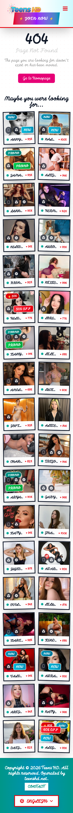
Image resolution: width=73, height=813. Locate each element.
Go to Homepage (36, 78)
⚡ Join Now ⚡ (36, 18)
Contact (36, 786)
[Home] (25, 8)
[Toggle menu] (65, 8)
